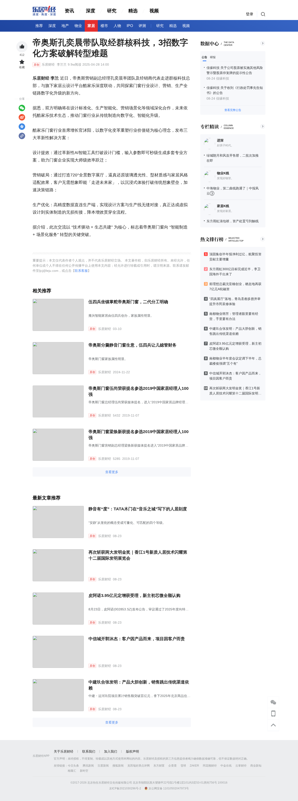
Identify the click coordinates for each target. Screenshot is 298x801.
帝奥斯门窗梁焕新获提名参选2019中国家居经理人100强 (138, 434)
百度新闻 (103, 765)
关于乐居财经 (63, 751)
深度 (90, 10)
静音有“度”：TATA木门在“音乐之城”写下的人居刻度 (137, 509)
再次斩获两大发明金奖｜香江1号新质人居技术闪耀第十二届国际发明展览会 (137, 555)
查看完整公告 (232, 110)
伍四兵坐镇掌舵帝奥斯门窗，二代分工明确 (128, 302)
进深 (220, 140)
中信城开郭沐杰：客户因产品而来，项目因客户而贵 (136, 638)
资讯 (69, 10)
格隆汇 (72, 770)
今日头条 (73, 765)
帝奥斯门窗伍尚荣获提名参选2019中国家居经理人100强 (138, 391)
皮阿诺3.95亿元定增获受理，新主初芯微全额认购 (134, 595)
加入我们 (110, 751)
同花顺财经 (210, 765)
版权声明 (132, 751)
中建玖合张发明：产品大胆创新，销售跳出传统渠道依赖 (138, 685)
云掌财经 (241, 765)
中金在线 (226, 765)
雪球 (183, 765)
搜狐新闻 (118, 765)
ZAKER (194, 765)
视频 (154, 10)
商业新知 (255, 765)
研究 (111, 10)
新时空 (84, 770)
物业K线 (223, 173)
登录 (249, 14)
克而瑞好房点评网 (138, 765)
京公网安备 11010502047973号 (169, 788)
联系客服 (81, 271)
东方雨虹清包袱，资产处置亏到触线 (233, 221)
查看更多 (111, 472)
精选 (133, 10)
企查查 (172, 765)
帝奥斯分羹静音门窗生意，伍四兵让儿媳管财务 (132, 345)
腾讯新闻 (88, 765)
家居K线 (223, 206)
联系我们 (88, 751)
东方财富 (159, 765)
